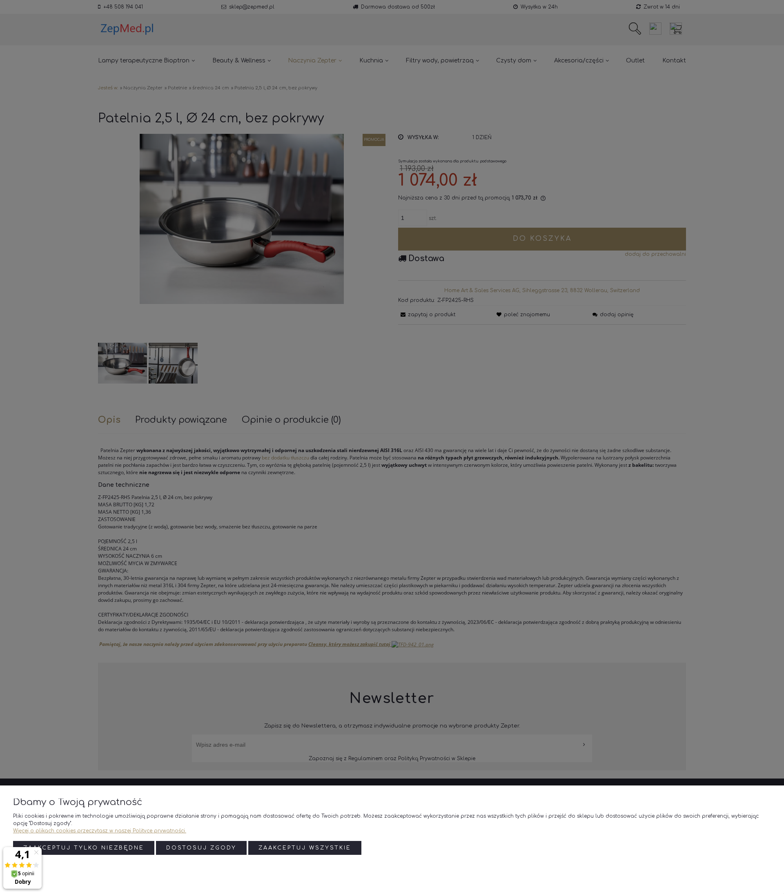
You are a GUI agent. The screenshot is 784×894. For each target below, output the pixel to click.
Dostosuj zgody (201, 848)
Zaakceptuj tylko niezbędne (83, 848)
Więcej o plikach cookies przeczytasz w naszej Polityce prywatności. (99, 831)
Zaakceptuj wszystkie (304, 848)
